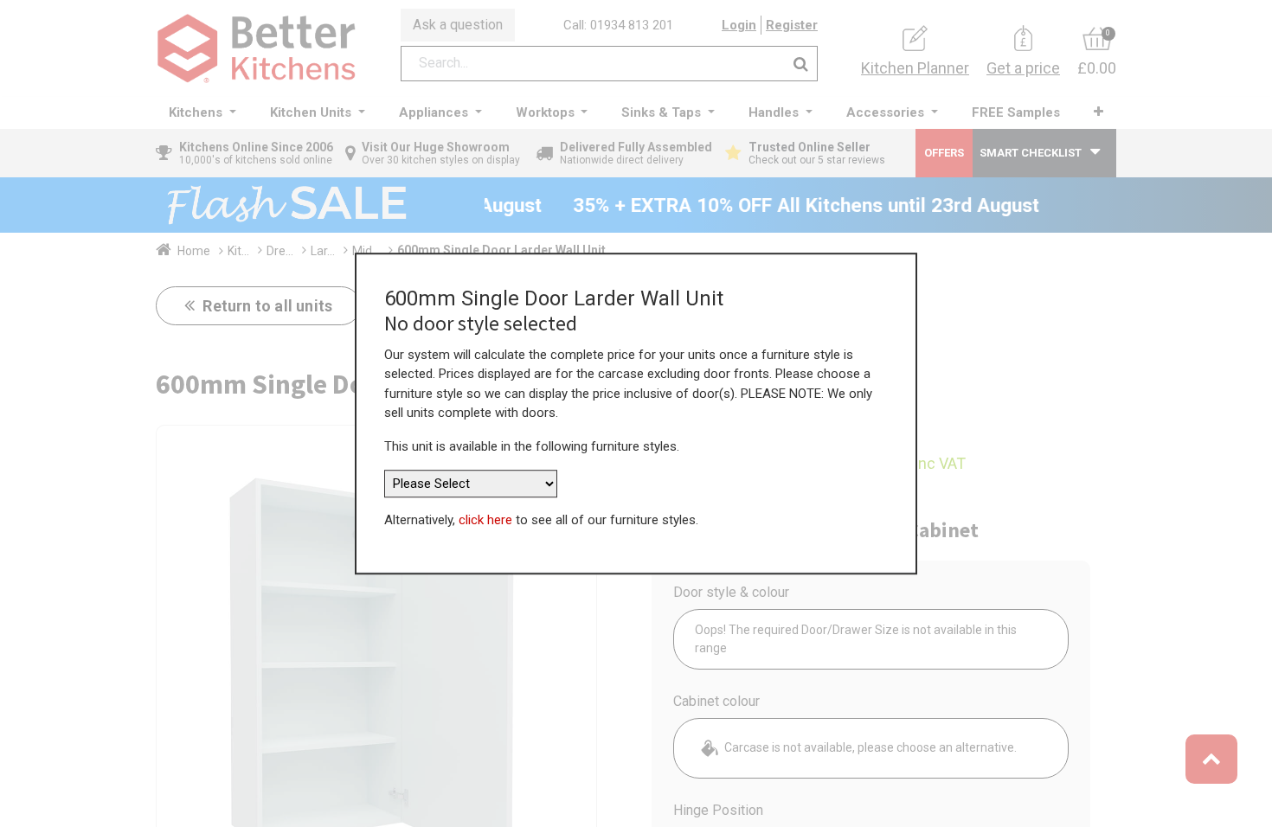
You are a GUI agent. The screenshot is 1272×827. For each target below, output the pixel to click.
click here (485, 520)
